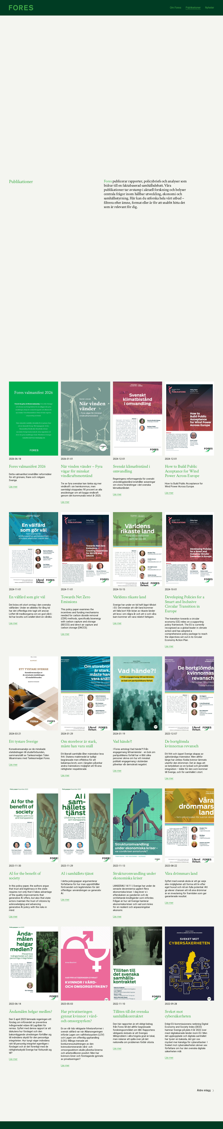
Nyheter (209, 7)
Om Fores (175, 7)
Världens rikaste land (129, 597)
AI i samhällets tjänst (77, 873)
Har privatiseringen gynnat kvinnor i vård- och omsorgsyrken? (79, 1016)
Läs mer (13, 486)
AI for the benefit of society (25, 876)
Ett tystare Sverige (23, 741)
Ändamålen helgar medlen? (30, 1011)
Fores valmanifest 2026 (27, 466)
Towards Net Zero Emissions (75, 599)
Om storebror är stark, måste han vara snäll (79, 744)
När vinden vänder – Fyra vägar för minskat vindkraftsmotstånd (82, 471)
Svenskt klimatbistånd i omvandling (131, 469)
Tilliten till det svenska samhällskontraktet (131, 1014)
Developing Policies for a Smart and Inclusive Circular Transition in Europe (184, 604)
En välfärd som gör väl (27, 597)
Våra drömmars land (181, 873)
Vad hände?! (122, 741)
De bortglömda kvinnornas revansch (181, 744)
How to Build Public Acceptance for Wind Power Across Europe (182, 471)
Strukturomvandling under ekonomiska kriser (134, 876)
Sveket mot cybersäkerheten (178, 1014)
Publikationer (193, 7)
